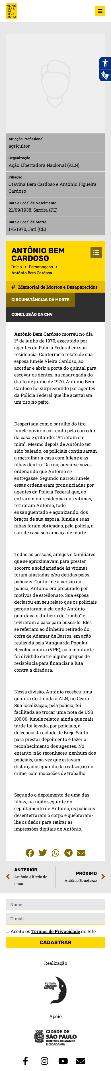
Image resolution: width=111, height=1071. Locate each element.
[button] (30, 853)
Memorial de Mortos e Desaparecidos (58, 287)
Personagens (41, 266)
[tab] (40, 300)
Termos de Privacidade (55, 931)
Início (16, 266)
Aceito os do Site (53, 931)
